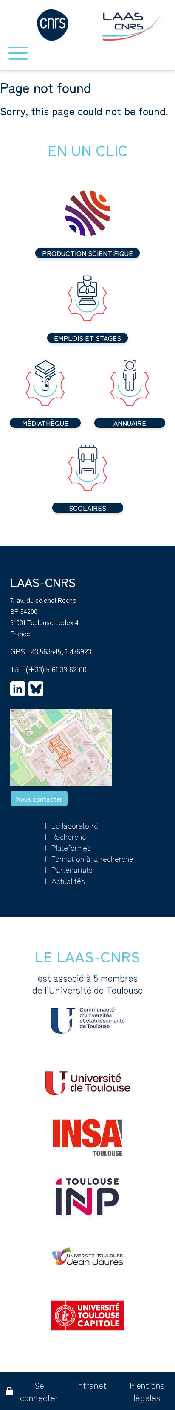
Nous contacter (39, 799)
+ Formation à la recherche (87, 858)
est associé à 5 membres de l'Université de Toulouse (87, 983)
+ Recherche (64, 836)
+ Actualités (63, 880)
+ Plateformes (66, 847)
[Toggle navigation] (18, 53)
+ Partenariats (67, 869)
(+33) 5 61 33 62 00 (56, 668)
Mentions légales (147, 1391)
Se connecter (39, 1391)
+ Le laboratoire (70, 825)
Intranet (91, 1385)
